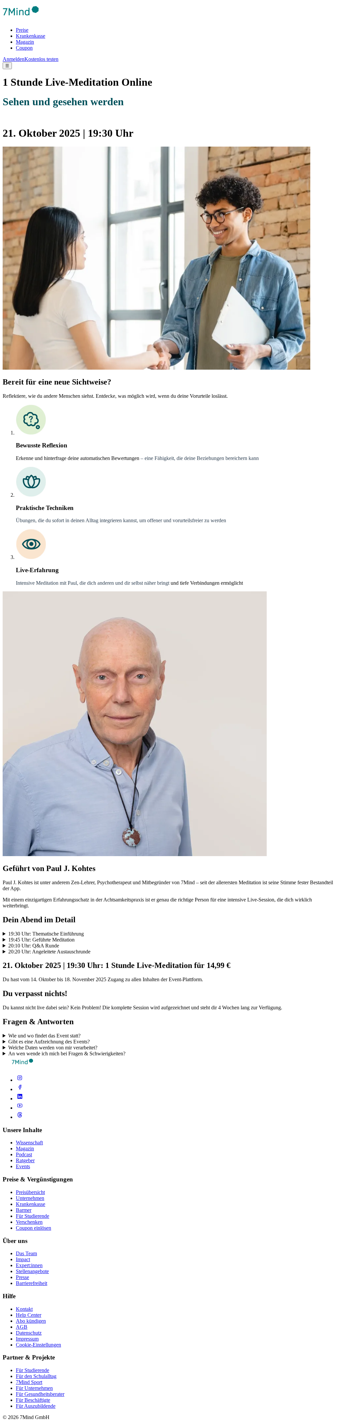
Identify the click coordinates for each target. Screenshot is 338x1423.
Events (23, 1166)
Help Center (28, 1315)
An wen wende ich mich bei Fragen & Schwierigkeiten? (66, 1053)
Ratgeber (25, 1160)
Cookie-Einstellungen (38, 1345)
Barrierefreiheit (31, 1283)
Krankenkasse (30, 36)
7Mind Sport (29, 1382)
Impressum (27, 1339)
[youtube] (20, 1108)
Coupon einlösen (33, 1228)
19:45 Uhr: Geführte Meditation (41, 939)
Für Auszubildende (35, 1406)
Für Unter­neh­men (34, 1388)
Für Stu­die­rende (32, 1370)
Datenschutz (29, 1333)
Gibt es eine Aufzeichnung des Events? (49, 1041)
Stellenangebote (32, 1271)
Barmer (23, 1210)
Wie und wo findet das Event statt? (44, 1035)
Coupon (24, 48)
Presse (22, 1277)
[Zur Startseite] (21, 19)
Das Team (26, 1253)
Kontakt (24, 1309)
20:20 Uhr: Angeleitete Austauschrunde (49, 951)
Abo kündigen (31, 1321)
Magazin (25, 42)
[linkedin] (20, 1098)
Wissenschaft (29, 1142)
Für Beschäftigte (33, 1400)
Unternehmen (30, 1198)
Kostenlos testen (41, 59)
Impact (23, 1259)
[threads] (20, 1117)
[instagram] (20, 1080)
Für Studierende (32, 1216)
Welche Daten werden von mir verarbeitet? (52, 1047)
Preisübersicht (30, 1192)
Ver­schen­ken (29, 1222)
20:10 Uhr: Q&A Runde (33, 945)
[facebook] (20, 1089)
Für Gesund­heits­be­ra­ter (40, 1394)
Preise (22, 30)
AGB (21, 1327)
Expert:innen (29, 1265)
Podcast (24, 1154)
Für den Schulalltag (36, 1376)
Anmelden (13, 59)
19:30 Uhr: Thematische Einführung (46, 934)
